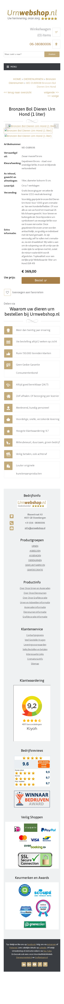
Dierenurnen (35, 560)
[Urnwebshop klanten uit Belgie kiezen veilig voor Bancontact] (47, 841)
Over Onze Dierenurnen (35, 593)
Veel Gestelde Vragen (35, 640)
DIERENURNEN (33, 79)
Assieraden (35, 556)
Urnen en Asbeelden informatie (35, 603)
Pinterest (13, 947)
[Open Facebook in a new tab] (40, 964)
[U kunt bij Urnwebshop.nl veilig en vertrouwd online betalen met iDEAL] (17, 831)
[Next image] (56, 126)
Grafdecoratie (35, 570)
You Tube (47, 951)
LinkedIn (42, 947)
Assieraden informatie (35, 607)
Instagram (51, 944)
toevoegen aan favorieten (27, 292)
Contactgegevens (35, 635)
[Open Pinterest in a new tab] (45, 964)
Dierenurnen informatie (35, 612)
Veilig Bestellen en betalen (35, 650)
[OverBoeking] (35, 848)
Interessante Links (35, 654)
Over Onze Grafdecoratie (35, 598)
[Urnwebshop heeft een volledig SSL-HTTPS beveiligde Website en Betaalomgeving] (35, 866)
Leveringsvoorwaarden (35, 645)
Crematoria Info (35, 659)
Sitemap (35, 664)
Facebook (31, 944)
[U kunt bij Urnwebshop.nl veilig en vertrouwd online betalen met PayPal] (48, 831)
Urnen (35, 546)
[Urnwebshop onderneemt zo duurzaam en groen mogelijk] (35, 927)
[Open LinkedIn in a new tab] (24, 964)
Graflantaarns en (35, 565)
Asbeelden (35, 551)
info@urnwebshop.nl (35, 528)
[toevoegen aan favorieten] (7, 292)
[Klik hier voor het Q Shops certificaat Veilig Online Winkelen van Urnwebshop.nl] (25, 896)
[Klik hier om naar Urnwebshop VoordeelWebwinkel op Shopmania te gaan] (26, 917)
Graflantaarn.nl (41, 957)
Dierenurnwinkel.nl (24, 957)
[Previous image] (7, 126)
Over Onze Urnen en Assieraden (35, 588)
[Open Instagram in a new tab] (29, 964)
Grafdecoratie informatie (35, 617)
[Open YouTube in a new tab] (34, 964)
